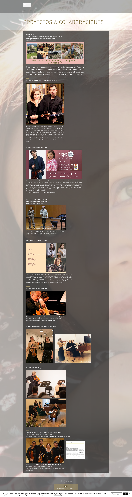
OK (125, 494)
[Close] (130, 494)
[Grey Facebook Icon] (61, 481)
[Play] (65, 486)
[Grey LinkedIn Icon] (70, 481)
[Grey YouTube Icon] (67, 481)
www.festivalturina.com (33, 192)
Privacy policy (58, 495)
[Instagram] (64, 481)
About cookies (116, 494)
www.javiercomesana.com (48, 192)
